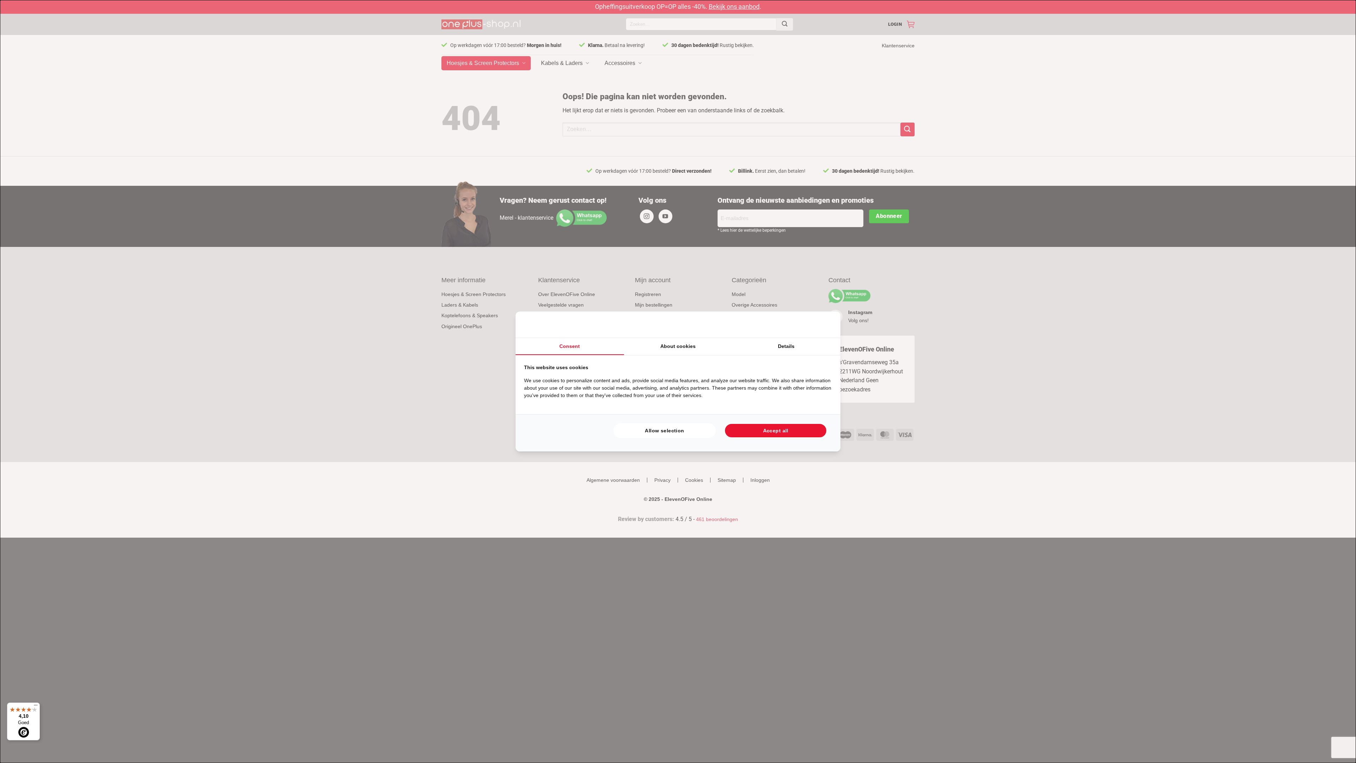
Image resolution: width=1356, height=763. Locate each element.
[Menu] (35, 707)
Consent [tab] (569, 346)
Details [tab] (786, 346)
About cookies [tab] (678, 346)
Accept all (776, 430)
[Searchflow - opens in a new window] (823, 324)
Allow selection (664, 430)
